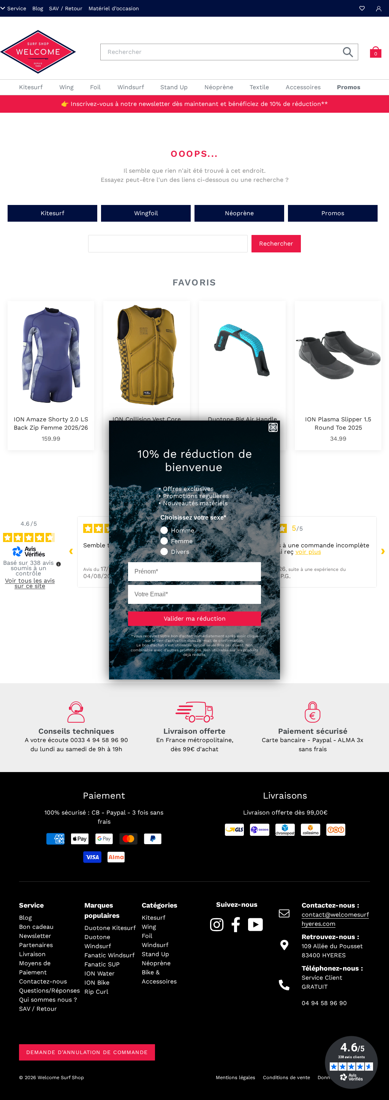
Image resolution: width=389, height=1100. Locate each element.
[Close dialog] (273, 427)
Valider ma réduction (195, 618)
